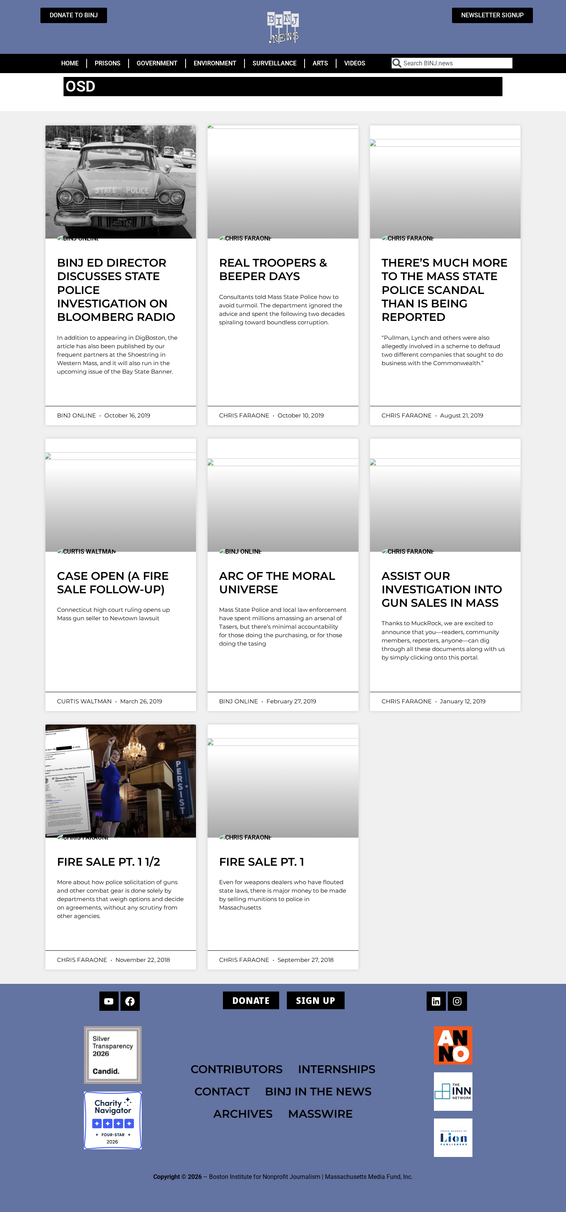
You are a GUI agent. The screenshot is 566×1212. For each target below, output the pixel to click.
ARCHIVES (243, 1113)
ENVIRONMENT (215, 63)
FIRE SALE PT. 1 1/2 (108, 861)
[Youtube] (109, 1001)
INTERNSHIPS (336, 1069)
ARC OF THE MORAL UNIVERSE (277, 582)
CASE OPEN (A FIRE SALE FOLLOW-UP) (113, 582)
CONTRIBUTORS (237, 1069)
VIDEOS (354, 63)
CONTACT (222, 1091)
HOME (70, 63)
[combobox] (452, 63)
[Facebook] (130, 1001)
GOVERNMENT (157, 63)
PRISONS (108, 63)
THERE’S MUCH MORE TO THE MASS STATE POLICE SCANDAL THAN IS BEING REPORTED (444, 290)
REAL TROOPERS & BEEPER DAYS (273, 269)
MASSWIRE (320, 1113)
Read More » (87, 392)
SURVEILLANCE (274, 63)
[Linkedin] (436, 1001)
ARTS (320, 63)
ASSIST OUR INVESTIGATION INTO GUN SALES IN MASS (442, 589)
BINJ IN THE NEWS (318, 1091)
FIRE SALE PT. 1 (261, 861)
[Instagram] (457, 1001)
